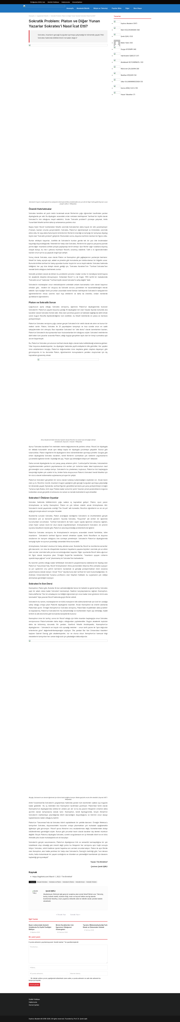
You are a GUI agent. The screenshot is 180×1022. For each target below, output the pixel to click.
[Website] (49, 905)
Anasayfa (70, 8)
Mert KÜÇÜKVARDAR (128, 30)
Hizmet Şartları (77, 2)
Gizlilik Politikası (53, 2)
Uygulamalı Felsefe (43, 16)
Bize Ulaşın (138, 8)
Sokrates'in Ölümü (68, 882)
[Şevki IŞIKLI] (36, 898)
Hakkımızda (66, 2)
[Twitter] (46, 905)
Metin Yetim (125, 43)
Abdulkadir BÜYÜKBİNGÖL (130, 62)
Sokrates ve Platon (55, 882)
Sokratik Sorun (80, 882)
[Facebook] (44, 905)
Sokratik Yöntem (91, 882)
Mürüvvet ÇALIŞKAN (128, 69)
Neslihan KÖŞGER (127, 75)
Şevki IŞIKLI (50, 891)
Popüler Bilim (116, 8)
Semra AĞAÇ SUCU (128, 88)
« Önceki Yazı (61, 915)
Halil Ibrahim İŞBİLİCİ (128, 56)
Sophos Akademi (127, 23)
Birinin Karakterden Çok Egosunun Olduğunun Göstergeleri (65, 927)
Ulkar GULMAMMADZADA (130, 82)
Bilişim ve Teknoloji (101, 8)
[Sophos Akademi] (44, 8)
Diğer (127, 8)
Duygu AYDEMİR (127, 49)
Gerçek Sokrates (42, 882)
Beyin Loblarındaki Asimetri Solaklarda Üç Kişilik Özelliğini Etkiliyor (40, 927)
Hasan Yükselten (127, 95)
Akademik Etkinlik (83, 8)
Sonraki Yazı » (75, 915)
